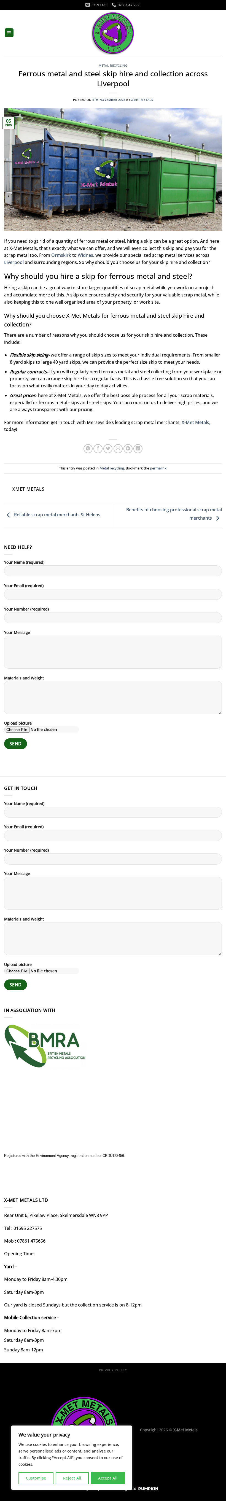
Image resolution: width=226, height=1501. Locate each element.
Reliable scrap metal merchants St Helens (56, 515)
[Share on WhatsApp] (88, 448)
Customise (36, 1478)
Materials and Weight (24, 678)
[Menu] (9, 32)
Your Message (17, 632)
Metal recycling (113, 65)
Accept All (107, 1478)
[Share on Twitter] (107, 448)
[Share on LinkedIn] (137, 448)
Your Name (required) (24, 562)
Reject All (72, 1478)
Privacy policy (113, 1370)
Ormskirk (60, 255)
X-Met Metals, (196, 422)
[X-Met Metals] (113, 33)
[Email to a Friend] (118, 448)
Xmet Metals (142, 100)
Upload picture (18, 723)
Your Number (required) (26, 609)
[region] (71, 1458)
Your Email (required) (24, 585)
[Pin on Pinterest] (128, 448)
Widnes (85, 255)
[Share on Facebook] (98, 448)
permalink (158, 468)
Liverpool (14, 262)
